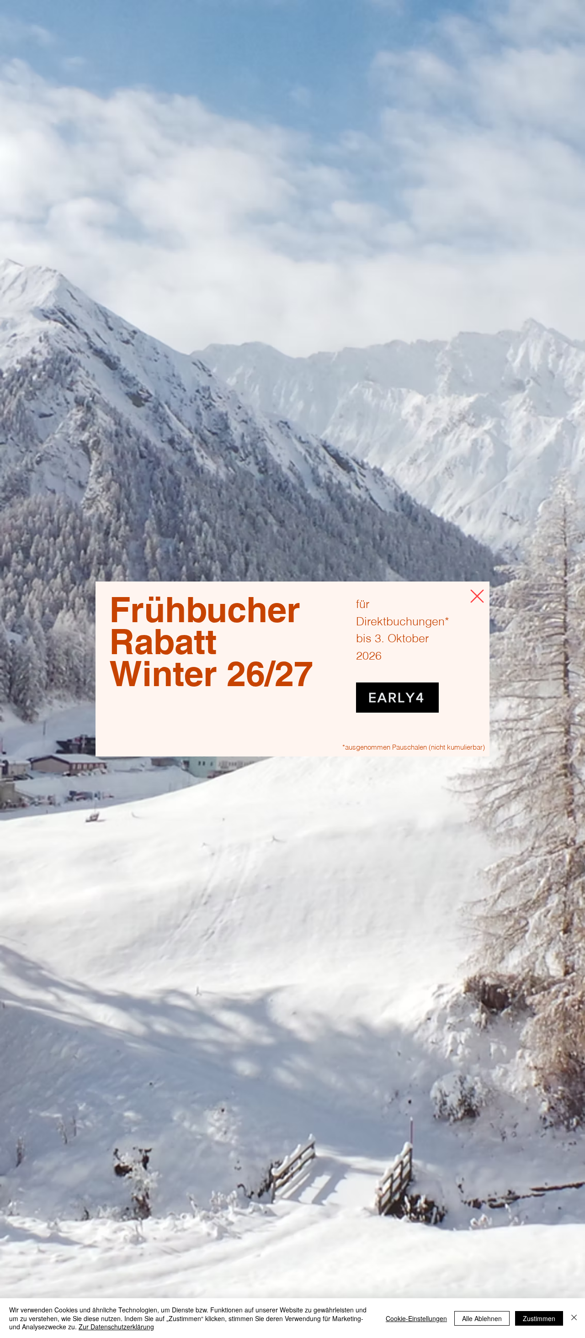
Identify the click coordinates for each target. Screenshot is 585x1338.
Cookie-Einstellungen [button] (416, 1318)
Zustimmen (539, 1318)
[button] (477, 596)
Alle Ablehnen (482, 1318)
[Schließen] (574, 1318)
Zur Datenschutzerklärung (116, 1326)
